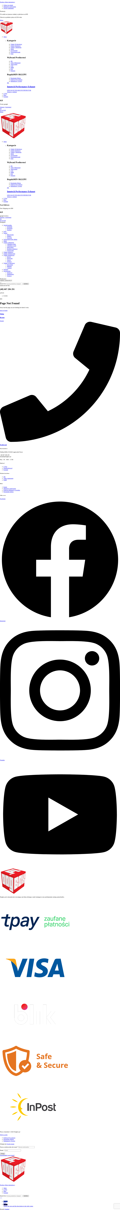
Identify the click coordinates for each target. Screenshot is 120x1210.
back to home (3, 310)
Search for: (3, 284)
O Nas (5, 1189)
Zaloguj (2, 1153)
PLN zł (6, 1202)
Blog (5, 1191)
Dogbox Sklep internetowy (7, 2)
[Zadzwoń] (60, 441)
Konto (2, 317)
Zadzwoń (3, 445)
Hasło (2, 1150)
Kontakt (6, 1193)
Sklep (2, 314)
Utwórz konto (10, 1144)
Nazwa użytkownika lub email (9, 1147)
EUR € (18, 1205)
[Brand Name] (35, 944)
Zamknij (7, 1209)
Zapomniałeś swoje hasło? (7, 1155)
